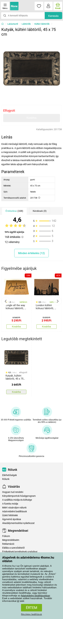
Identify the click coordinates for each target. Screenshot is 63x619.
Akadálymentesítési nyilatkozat (18, 523)
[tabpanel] (31, 68)
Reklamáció (8, 544)
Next (57, 301)
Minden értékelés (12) (31, 253)
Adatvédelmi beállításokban (35, 595)
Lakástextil (12, 24)
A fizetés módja (10, 503)
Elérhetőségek (9, 475)
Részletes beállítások (31, 614)
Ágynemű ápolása (11, 519)
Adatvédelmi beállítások (14, 511)
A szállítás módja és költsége (17, 500)
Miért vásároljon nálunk (14, 507)
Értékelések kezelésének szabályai (19, 551)
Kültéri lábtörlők (42, 24)
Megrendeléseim (10, 540)
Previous (6, 301)
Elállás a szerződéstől (13, 548)
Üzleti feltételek (10, 515)
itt (18, 601)
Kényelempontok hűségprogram (19, 496)
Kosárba (31, 117)
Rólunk (5, 479)
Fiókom (6, 536)
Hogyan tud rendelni (12, 492)
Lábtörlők (26, 24)
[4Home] (3, 23)
